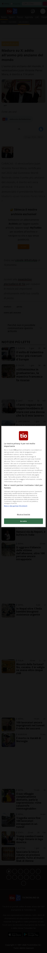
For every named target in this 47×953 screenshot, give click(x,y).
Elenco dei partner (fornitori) (15, 506)
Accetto (23, 521)
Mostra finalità (23, 514)
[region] (23, 476)
